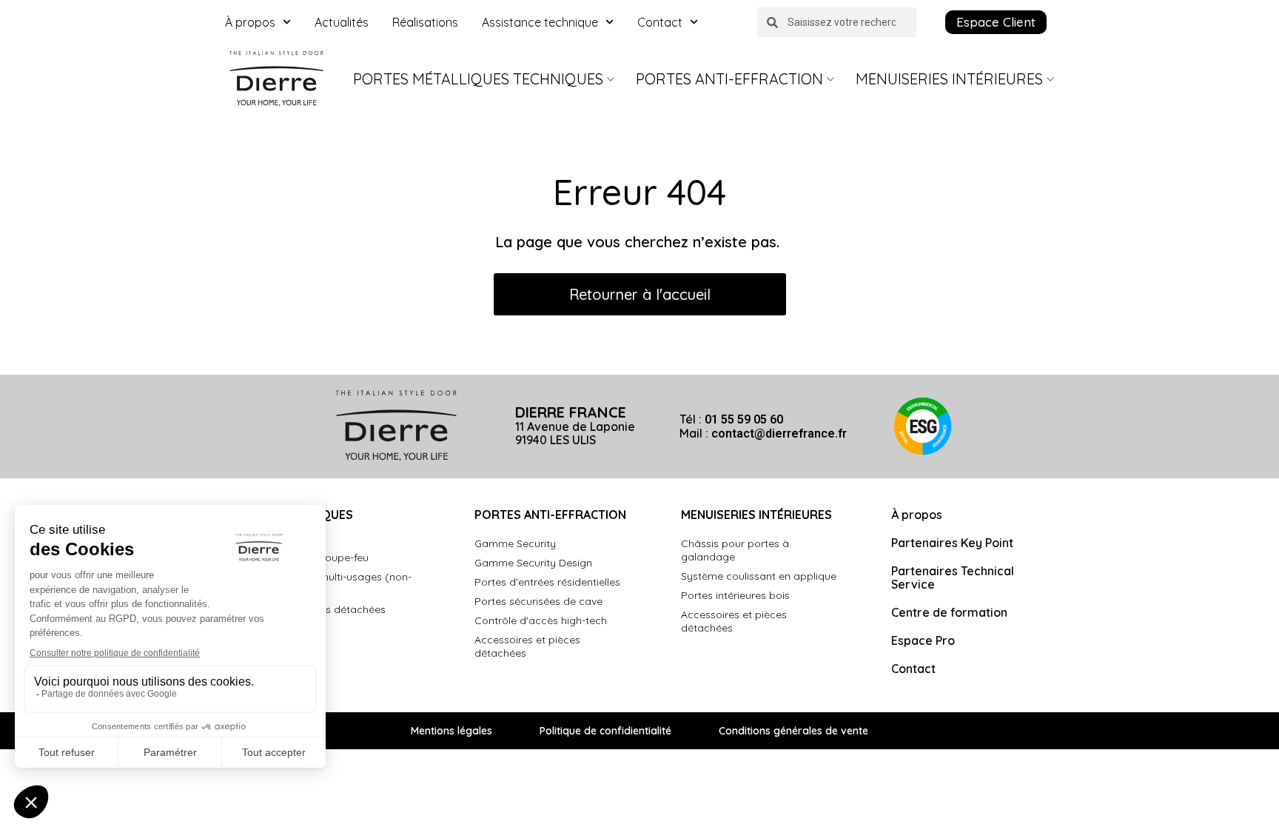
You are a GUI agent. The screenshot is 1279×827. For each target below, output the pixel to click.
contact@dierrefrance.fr (779, 433)
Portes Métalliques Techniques (478, 79)
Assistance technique (540, 22)
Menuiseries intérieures (949, 79)
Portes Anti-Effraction (729, 79)
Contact (659, 22)
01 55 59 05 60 (744, 419)
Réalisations (425, 22)
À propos (250, 22)
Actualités (342, 22)
